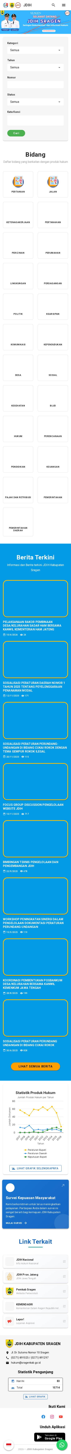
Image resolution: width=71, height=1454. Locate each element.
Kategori (12, 43)
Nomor (11, 77)
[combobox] (35, 50)
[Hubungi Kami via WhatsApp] (61, 1444)
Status (11, 94)
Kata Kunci (13, 111)
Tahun (11, 60)
